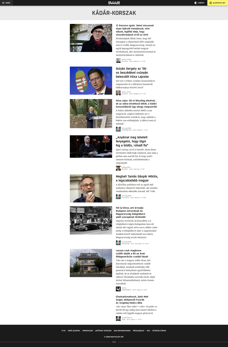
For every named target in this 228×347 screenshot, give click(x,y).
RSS (148, 331)
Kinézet (201, 3)
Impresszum (87, 331)
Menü (8, 3)
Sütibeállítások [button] (159, 331)
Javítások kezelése (103, 331)
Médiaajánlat (138, 331)
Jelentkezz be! (219, 3)
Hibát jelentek (74, 331)
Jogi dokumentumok (122, 331)
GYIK (63, 331)
